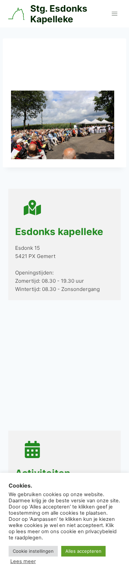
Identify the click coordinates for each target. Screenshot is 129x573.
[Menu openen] (114, 13)
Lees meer (23, 561)
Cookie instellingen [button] (33, 551)
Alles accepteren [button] (83, 551)
